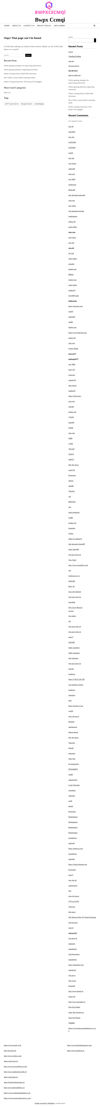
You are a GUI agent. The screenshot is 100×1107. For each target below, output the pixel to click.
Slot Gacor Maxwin (75, 608)
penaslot (71, 264)
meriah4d (71, 132)
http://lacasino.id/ (10, 1051)
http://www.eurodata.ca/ (76, 1002)
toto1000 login (73, 296)
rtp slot (70, 611)
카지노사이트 (73, 901)
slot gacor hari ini (26, 104)
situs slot (71, 401)
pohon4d (71, 843)
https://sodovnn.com (75, 849)
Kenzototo (72, 475)
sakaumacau (72, 727)
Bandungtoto (73, 817)
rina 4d (70, 126)
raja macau (72, 163)
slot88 (70, 322)
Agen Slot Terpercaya (76, 1012)
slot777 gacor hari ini (11, 104)
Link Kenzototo (74, 954)
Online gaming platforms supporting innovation (21, 70)
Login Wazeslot (74, 785)
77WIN (71, 417)
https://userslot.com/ (75, 306)
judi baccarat (73, 923)
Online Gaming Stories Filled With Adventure (20, 74)
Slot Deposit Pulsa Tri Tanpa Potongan (82, 917)
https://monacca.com (75, 706)
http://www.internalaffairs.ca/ (14, 1088)
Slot (69, 891)
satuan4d (71, 796)
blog (5, 92)
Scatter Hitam (73, 348)
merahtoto (72, 790)
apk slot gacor (73, 70)
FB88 (70, 438)
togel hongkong (73, 512)
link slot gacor (73, 465)
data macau (72, 385)
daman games (73, 732)
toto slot (71, 137)
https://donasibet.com (76, 965)
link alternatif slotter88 (76, 544)
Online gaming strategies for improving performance (22, 66)
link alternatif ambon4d (76, 195)
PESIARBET (73, 769)
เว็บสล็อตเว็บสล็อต (74, 56)
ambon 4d (71, 222)
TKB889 (71, 1023)
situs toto (71, 174)
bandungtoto (72, 216)
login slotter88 (73, 549)
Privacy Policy (44, 26)
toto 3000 (71, 364)
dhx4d (70, 806)
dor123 (70, 928)
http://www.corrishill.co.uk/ (78, 565)
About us (16, 26)
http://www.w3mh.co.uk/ (13, 1056)
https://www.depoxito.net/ (77, 333)
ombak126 (72, 380)
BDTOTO (72, 502)
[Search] (94, 26)
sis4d (70, 801)
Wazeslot (71, 743)
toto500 (71, 407)
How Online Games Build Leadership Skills (19, 78)
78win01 (71, 449)
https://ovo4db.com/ (74, 75)
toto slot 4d (72, 880)
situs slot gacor (73, 716)
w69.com (71, 907)
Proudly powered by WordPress (45, 1103)
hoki (70, 701)
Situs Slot (71, 759)
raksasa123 (72, 933)
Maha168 (71, 190)
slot (69, 497)
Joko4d (71, 669)
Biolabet (71, 722)
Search (70, 37)
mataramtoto (72, 780)
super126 (71, 470)
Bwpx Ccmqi (50, 20)
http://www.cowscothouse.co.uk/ (15, 1066)
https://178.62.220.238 (76, 679)
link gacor (72, 912)
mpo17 (70, 637)
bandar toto (72, 269)
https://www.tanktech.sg (75, 1051)
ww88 (70, 444)
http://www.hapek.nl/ (75, 991)
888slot (71, 274)
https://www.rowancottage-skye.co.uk (17, 1098)
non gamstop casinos (75, 685)
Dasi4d (70, 748)
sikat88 (71, 486)
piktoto (70, 481)
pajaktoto (71, 690)
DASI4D (71, 642)
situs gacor (72, 237)
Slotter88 (71, 581)
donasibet (71, 528)
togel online (72, 227)
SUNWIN (71, 148)
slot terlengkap (39, 104)
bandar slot (72, 412)
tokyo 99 (71, 370)
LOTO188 (72, 142)
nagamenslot (72, 886)
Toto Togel (72, 560)
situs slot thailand (74, 592)
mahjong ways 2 (74, 576)
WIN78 (71, 454)
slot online (72, 206)
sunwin (70, 52)
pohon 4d (71, 997)
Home (6, 26)
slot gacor (71, 975)
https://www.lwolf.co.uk (12, 1045)
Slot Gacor (72, 981)
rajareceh (71, 375)
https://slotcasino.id (11, 1077)
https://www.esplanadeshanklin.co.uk (17, 1093)
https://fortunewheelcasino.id (14, 1082)
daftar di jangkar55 (75, 539)
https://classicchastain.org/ (77, 864)
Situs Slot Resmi (74, 1018)
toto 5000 (71, 179)
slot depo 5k (72, 938)
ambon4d (71, 169)
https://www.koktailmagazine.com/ (79, 1045)
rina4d (70, 153)
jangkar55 (71, 290)
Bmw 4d (71, 586)
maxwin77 (72, 354)
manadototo (72, 838)
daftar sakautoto (74, 653)
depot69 (71, 422)
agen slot (71, 61)
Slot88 (70, 428)
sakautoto (71, 695)
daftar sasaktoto (74, 648)
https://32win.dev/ (74, 396)
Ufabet (70, 534)
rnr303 (70, 711)
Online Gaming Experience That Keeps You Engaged (23, 82)
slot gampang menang (76, 211)
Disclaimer (59, 26)
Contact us (29, 26)
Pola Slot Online (74, 1007)
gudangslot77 (73, 359)
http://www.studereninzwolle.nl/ (15, 1072)
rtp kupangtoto (73, 764)
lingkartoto (72, 185)
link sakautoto (73, 658)
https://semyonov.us (11, 1061)
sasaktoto (71, 674)
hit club (71, 253)
